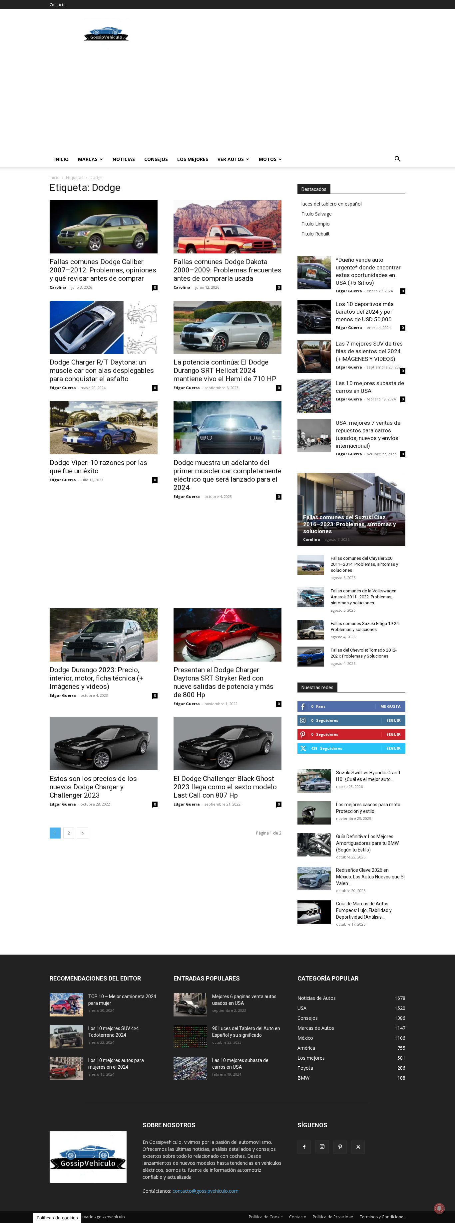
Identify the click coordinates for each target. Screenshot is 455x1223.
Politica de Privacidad (333, 1217)
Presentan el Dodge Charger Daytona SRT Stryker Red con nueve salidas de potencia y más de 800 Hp (223, 682)
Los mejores (192, 159)
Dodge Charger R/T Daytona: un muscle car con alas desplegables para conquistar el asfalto (102, 370)
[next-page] (82, 833)
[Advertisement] (284, 34)
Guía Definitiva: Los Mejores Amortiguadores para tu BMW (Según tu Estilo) (367, 843)
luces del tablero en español (331, 204)
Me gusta (390, 706)
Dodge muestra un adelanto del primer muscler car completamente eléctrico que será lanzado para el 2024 (227, 475)
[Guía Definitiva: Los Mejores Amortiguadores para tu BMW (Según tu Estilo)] (314, 844)
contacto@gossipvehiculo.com (205, 1191)
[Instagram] (322, 1146)
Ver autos (231, 159)
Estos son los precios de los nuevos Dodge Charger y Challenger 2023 (93, 787)
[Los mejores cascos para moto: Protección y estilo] (314, 813)
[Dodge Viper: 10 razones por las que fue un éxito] (104, 427)
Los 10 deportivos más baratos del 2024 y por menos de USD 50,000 (365, 312)
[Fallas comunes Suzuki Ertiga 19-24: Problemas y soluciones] (310, 630)
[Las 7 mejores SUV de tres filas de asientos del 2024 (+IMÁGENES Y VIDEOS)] (314, 356)
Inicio (61, 159)
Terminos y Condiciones (382, 1217)
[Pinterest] (340, 1147)
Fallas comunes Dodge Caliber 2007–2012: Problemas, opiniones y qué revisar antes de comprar (103, 270)
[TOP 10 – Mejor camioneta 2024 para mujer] (66, 1004)
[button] (397, 160)
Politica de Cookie (266, 1217)
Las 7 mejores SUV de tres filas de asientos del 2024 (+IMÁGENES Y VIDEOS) (369, 351)
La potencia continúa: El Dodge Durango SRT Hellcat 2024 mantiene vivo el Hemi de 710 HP (225, 370)
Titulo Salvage (316, 214)
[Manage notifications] (439, 1208)
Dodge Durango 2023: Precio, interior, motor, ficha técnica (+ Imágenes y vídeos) (96, 678)
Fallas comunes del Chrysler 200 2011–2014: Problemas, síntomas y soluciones (364, 564)
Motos (267, 159)
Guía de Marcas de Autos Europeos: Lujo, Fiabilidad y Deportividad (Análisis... (364, 910)
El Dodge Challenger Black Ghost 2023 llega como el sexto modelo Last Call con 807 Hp (225, 787)
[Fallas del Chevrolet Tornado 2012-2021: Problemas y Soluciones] (310, 657)
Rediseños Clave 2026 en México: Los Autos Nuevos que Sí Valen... (370, 876)
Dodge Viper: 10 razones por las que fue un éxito (98, 467)
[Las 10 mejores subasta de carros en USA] (314, 396)
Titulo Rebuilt (315, 233)
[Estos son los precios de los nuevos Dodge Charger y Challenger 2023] (104, 743)
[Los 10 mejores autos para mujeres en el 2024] (66, 1068)
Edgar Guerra (63, 387)
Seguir (393, 720)
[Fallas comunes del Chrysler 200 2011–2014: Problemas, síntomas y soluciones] (310, 565)
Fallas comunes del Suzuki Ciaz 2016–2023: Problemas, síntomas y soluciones (349, 524)
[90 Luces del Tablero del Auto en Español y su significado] (190, 1036)
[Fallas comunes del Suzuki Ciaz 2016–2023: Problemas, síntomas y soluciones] (351, 509)
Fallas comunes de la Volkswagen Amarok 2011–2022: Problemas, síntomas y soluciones (363, 596)
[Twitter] (358, 1147)
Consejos (156, 159)
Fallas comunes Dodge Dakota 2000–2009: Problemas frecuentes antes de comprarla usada (227, 270)
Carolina (58, 287)
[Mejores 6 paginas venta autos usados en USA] (190, 1004)
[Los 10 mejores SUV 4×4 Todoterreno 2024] (66, 1036)
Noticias (124, 159)
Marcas (88, 159)
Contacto (58, 4)
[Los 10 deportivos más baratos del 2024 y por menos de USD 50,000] (314, 317)
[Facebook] (304, 1147)
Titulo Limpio (315, 224)
